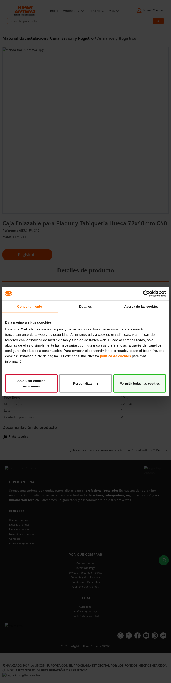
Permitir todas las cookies (140, 383)
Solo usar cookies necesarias (31, 383)
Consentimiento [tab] (29, 306)
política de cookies (115, 356)
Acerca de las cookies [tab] (141, 306)
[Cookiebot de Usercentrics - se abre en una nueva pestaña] (146, 293)
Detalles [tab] (85, 306)
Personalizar (83, 383)
